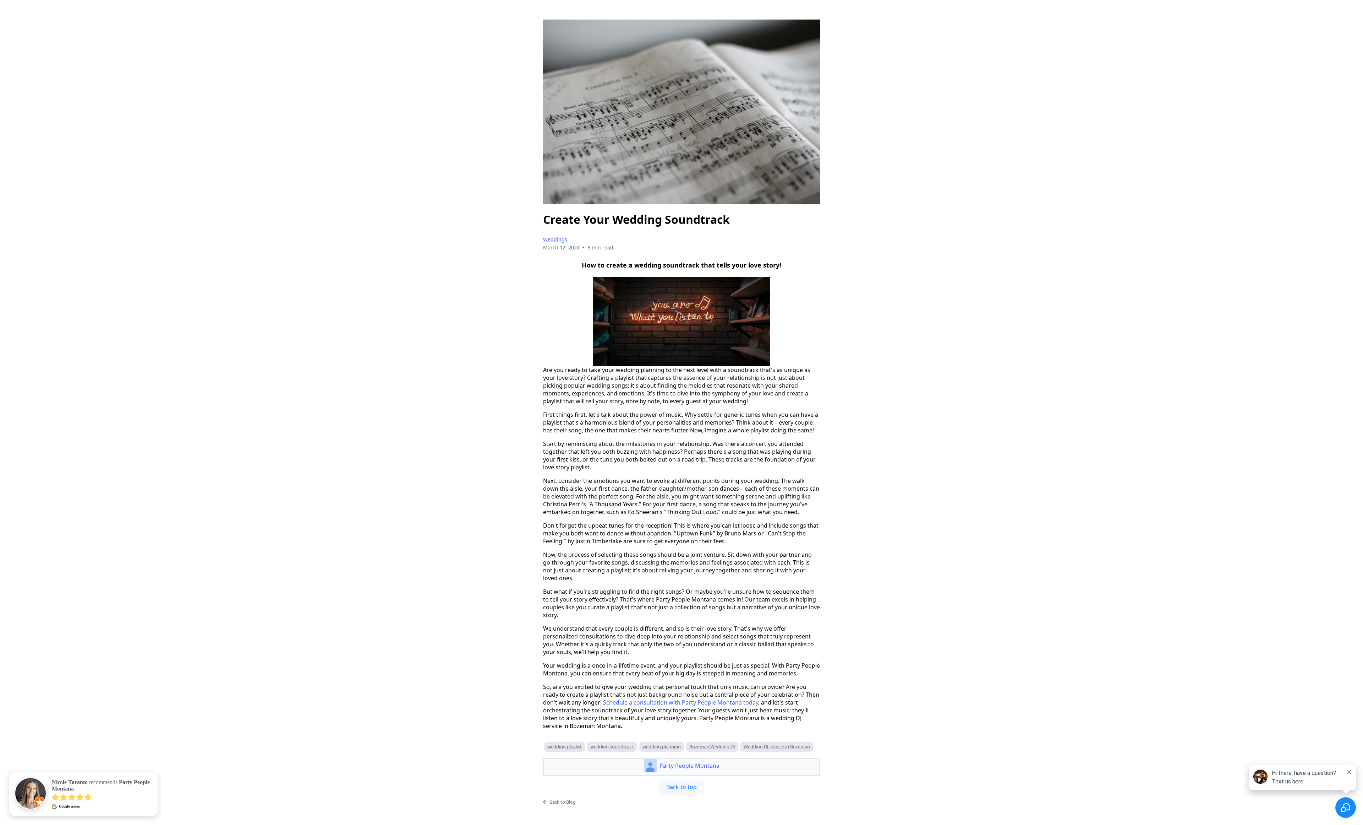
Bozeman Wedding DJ (712, 746)
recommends (101, 785)
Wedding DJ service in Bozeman (777, 746)
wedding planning (661, 746)
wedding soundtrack (612, 746)
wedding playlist (564, 746)
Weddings (555, 239)
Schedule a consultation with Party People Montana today (680, 702)
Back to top (681, 787)
